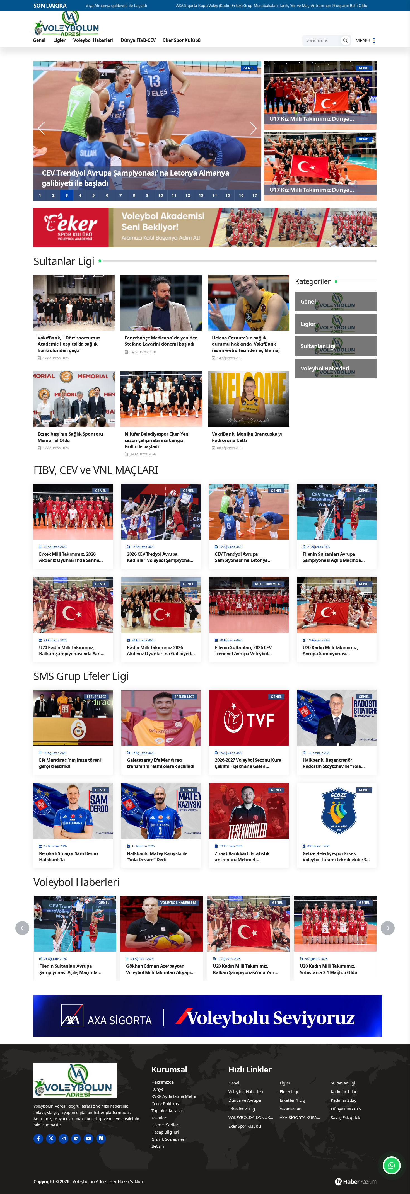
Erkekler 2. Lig (241, 1109)
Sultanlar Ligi (343, 1083)
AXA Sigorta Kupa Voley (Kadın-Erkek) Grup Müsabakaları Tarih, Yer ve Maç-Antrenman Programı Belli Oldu (188, 6)
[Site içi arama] (345, 40)
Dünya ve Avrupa (244, 1100)
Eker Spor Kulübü (182, 40)
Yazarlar (158, 1117)
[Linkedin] (76, 1139)
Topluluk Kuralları (167, 1110)
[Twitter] (51, 1139)
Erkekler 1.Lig (292, 1100)
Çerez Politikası (165, 1103)
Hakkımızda (162, 1082)
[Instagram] (63, 1139)
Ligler (59, 40)
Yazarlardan (291, 1109)
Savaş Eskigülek (345, 1117)
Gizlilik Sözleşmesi (168, 1139)
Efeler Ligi (289, 1091)
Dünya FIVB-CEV (138, 40)
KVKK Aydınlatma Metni (173, 1096)
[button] (40, 195)
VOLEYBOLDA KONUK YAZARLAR (249, 1118)
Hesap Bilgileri (165, 1132)
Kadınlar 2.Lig (343, 1100)
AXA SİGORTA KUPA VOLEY (298, 1118)
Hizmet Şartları (165, 1124)
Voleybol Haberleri (93, 40)
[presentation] (42, 128)
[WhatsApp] (392, 1165)
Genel (39, 40)
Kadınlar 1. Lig (344, 1091)
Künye (157, 1089)
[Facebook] (38, 1139)
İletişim (158, 1146)
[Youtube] (88, 1139)
